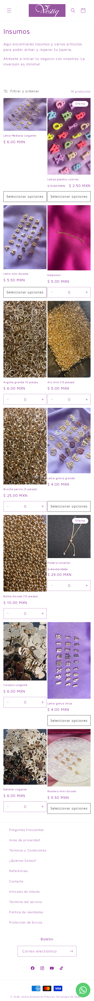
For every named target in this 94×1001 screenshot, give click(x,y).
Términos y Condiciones (27, 850)
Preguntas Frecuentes (26, 830)
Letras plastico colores (62, 179)
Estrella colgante (15, 789)
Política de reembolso (26, 912)
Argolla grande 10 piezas (20, 382)
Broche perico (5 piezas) (20, 489)
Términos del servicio (25, 902)
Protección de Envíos (25, 922)
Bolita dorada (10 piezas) (20, 596)
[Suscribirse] (71, 951)
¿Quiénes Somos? (23, 860)
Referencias (18, 871)
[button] (9, 10)
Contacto (16, 881)
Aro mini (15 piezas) (61, 382)
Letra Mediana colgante (19, 135)
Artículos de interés (24, 891)
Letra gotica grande (61, 478)
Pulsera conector (59, 562)
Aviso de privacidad (24, 840)
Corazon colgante (15, 685)
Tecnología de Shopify (70, 996)
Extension (54, 275)
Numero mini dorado (61, 791)
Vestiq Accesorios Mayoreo (38, 996)
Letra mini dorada (15, 273)
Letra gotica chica (59, 703)
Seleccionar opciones (25, 196)
